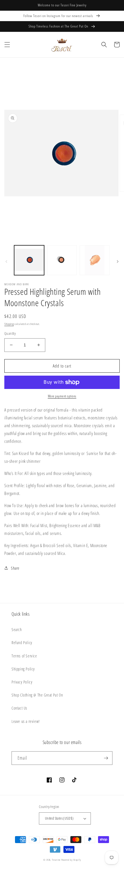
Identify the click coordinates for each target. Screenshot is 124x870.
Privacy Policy (22, 682)
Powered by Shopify (71, 859)
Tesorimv (56, 859)
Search (17, 629)
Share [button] (15, 568)
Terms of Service (24, 656)
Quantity (10, 333)
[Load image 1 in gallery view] (29, 260)
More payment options (62, 396)
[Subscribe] (105, 758)
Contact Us (19, 708)
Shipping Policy (23, 669)
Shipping (9, 324)
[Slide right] (117, 261)
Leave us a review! (26, 721)
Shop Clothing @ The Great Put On (37, 695)
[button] (7, 44)
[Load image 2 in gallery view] (62, 260)
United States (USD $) (59, 818)
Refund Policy (22, 642)
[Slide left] (6, 261)
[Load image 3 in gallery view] (95, 260)
